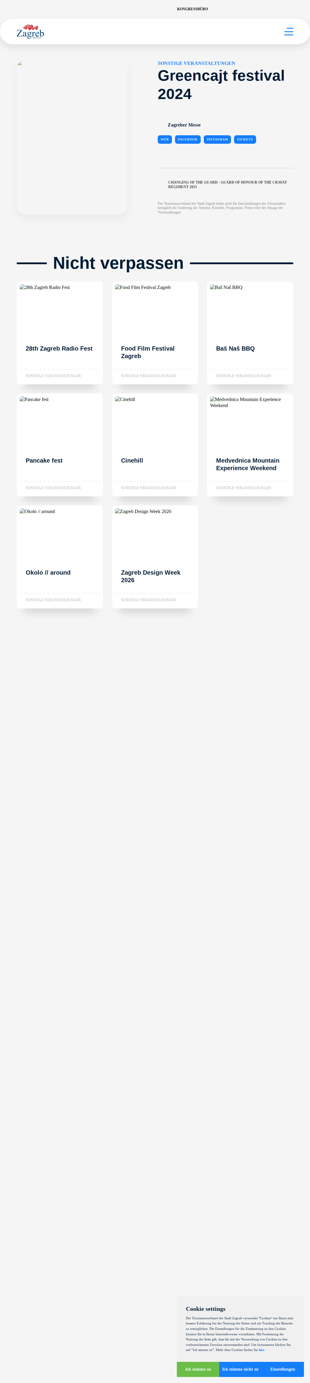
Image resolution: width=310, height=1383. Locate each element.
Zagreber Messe (184, 124)
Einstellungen (282, 1369)
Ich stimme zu (198, 1369)
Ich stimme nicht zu (240, 1369)
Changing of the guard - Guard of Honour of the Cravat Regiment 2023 (227, 184)
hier (262, 1350)
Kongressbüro (192, 9)
